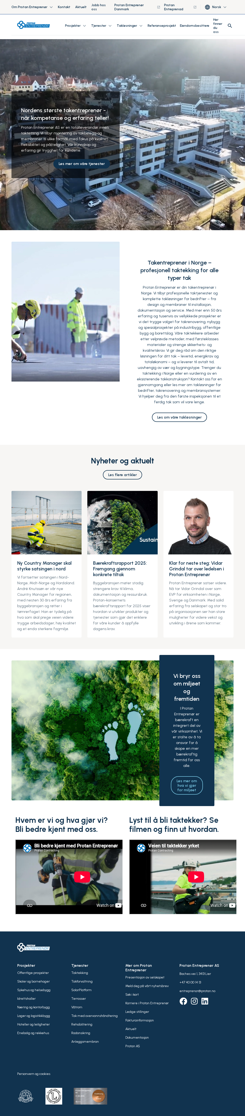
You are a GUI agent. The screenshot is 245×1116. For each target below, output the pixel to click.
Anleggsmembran (85, 1042)
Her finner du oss (217, 26)
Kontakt (64, 7)
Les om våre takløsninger (179, 417)
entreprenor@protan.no (197, 991)
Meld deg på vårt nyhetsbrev (147, 986)
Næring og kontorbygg (33, 1007)
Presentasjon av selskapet (144, 977)
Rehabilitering (81, 1024)
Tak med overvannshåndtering (94, 1016)
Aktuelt (81, 7)
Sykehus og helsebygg (33, 990)
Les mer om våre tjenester (82, 163)
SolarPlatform (81, 990)
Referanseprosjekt (162, 26)
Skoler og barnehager (33, 981)
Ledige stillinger (137, 1012)
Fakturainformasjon (139, 1020)
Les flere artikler (122, 475)
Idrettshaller (26, 999)
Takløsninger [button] (130, 26)
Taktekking (79, 973)
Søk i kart (132, 995)
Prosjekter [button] (76, 26)
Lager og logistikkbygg (33, 1016)
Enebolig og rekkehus (33, 1033)
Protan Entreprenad (180, 7)
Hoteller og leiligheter (33, 1024)
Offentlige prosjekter (33, 973)
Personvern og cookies (33, 1074)
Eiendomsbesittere (194, 26)
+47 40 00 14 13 (190, 982)
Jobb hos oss (98, 7)
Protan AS (132, 1046)
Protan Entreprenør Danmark (137, 7)
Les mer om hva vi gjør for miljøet (187, 785)
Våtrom (76, 1007)
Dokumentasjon (137, 1038)
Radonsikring (80, 1033)
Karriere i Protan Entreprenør (147, 1003)
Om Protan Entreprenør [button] (32, 7)
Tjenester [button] (102, 26)
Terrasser (78, 999)
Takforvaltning (82, 981)
